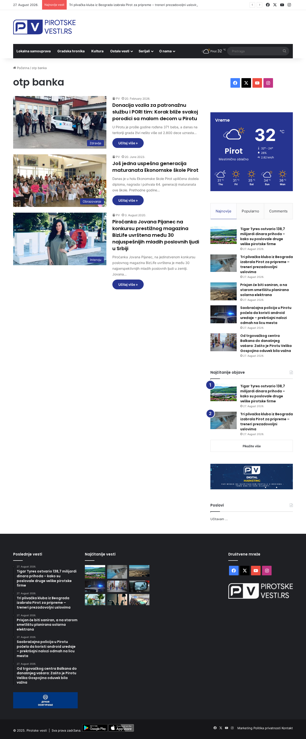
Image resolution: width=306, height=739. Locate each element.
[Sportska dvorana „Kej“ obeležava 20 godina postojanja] (139, 599)
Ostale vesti (119, 51)
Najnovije (223, 211)
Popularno (250, 211)
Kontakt (287, 728)
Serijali (144, 51)
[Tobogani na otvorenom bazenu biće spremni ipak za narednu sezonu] (95, 599)
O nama (165, 51)
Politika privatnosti (267, 728)
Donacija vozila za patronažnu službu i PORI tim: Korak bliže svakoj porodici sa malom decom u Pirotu (155, 112)
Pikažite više (252, 446)
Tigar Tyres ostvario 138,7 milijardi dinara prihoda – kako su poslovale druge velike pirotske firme (262, 236)
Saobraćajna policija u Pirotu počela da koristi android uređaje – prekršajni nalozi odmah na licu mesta (265, 315)
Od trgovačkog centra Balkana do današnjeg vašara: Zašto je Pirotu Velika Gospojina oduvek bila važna (266, 343)
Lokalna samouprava (33, 51)
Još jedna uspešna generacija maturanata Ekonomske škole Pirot (155, 166)
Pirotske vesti (37, 730)
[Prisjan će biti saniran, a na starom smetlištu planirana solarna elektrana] (223, 291)
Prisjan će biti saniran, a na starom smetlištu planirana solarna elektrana (264, 289)
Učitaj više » (128, 143)
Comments (278, 211)
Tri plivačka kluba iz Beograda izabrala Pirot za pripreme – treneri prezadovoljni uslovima (134, 5)
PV (118, 98)
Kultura (97, 51)
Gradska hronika (71, 51)
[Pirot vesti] (44, 27)
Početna (22, 68)
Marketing (245, 728)
